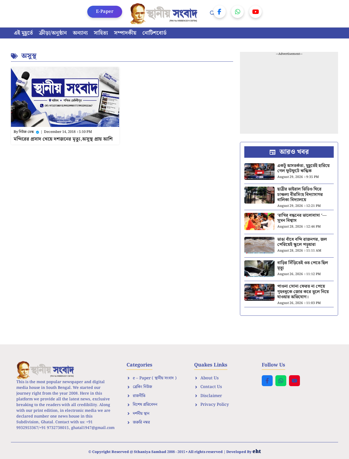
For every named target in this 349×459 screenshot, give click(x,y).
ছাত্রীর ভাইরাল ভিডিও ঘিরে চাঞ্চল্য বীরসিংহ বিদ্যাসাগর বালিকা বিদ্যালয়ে (300, 194)
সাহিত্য (101, 33)
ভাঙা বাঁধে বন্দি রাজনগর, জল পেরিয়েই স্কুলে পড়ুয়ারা (302, 242)
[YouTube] (255, 11)
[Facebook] (219, 11)
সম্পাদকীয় (125, 33)
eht (256, 451)
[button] (212, 13)
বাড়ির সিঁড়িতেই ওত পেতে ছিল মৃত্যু (302, 266)
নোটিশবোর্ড (154, 33)
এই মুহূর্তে (23, 33)
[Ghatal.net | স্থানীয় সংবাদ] (165, 13)
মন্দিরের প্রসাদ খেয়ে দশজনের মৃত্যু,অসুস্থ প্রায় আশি (63, 139)
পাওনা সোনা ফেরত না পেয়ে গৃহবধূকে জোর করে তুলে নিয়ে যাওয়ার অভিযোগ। (303, 291)
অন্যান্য (80, 33)
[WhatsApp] (237, 11)
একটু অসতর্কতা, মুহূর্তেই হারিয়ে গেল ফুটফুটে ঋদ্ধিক (303, 168)
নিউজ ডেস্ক (26, 132)
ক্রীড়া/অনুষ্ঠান (53, 33)
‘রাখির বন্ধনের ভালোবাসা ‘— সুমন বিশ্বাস (302, 218)
